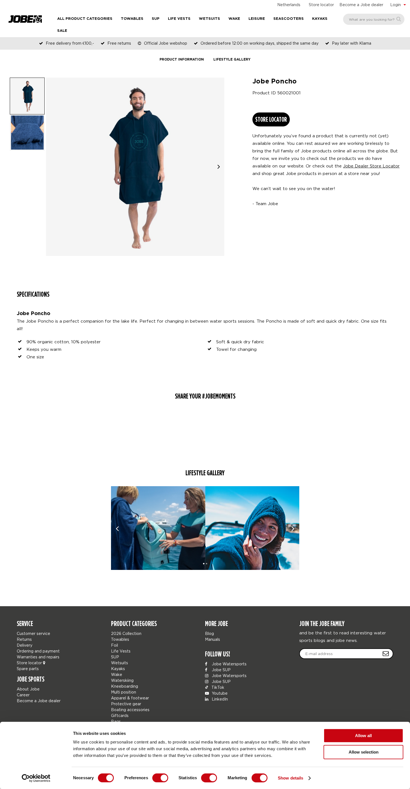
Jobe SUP (221, 670)
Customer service (33, 633)
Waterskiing (122, 680)
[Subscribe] (385, 653)
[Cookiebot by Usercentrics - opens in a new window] (36, 778)
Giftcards (120, 715)
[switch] (160, 777)
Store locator (321, 5)
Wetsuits (209, 18)
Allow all (363, 735)
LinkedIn (219, 699)
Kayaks (319, 18)
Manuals (212, 639)
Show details (290, 778)
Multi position (123, 692)
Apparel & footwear (130, 698)
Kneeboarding (124, 686)
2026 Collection (126, 633)
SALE (62, 30)
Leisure (257, 18)
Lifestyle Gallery (231, 59)
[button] (218, 166)
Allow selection (363, 752)
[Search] (398, 19)
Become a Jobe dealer (361, 5)
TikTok (217, 687)
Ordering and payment (38, 651)
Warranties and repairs (38, 657)
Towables (132, 18)
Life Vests (179, 18)
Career (23, 695)
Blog (209, 633)
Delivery (24, 645)
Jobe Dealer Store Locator (371, 166)
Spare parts (28, 668)
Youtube (219, 693)
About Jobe (28, 689)
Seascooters (288, 18)
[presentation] (117, 528)
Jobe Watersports (229, 664)
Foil (114, 645)
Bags (116, 721)
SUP (156, 18)
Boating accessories (130, 710)
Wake (234, 18)
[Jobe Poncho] (158, 528)
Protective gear (126, 704)
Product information (182, 59)
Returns (24, 639)
